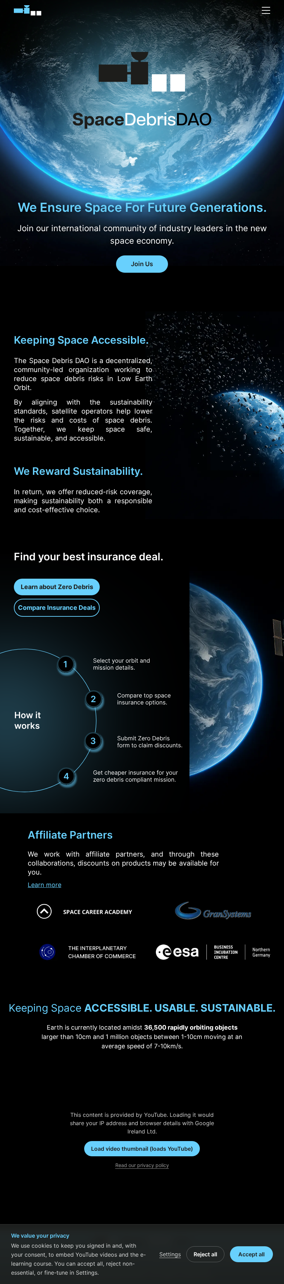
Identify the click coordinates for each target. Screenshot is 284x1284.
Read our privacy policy (142, 1165)
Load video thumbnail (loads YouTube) (142, 1148)
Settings (170, 1254)
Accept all (251, 1254)
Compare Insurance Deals (57, 607)
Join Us (142, 264)
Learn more (44, 884)
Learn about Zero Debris (57, 586)
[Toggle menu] (266, 10)
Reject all (205, 1254)
